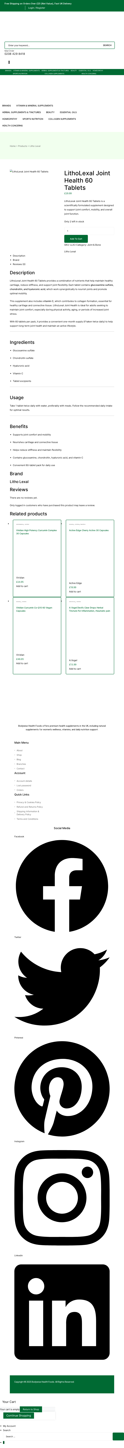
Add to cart (76, 238)
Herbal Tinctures (72, 601)
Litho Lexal (70, 251)
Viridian (20, 577)
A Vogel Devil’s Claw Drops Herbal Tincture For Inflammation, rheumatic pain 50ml (89, 609)
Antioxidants (71, 524)
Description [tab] (19, 255)
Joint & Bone (94, 244)
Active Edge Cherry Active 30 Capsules (89, 530)
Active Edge (75, 583)
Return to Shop (31, 1409)
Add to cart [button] (22, 586)
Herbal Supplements (19, 524)
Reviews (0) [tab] (19, 264)
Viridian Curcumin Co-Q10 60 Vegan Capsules (34, 609)
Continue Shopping (18, 1415)
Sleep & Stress (83, 524)
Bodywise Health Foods (43, 1382)
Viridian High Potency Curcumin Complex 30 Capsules (36, 532)
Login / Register (36, 7)
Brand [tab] (16, 260)
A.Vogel (73, 660)
